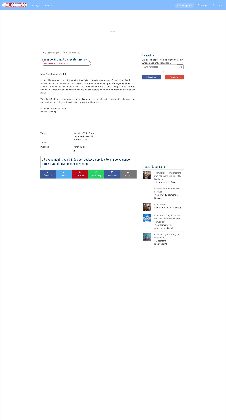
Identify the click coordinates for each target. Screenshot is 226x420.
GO (180, 67)
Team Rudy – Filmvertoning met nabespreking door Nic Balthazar (167, 175)
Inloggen (203, 5)
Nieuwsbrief (149, 55)
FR (220, 5)
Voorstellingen (53, 53)
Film (63, 53)
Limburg (34, 5)
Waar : (43, 133)
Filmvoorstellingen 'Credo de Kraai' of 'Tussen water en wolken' (167, 218)
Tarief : (43, 142)
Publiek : (44, 146)
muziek (53, 102)
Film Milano (160, 204)
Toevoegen (184, 5)
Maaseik (83, 139)
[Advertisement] (88, 121)
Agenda (48, 5)
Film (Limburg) (74, 53)
